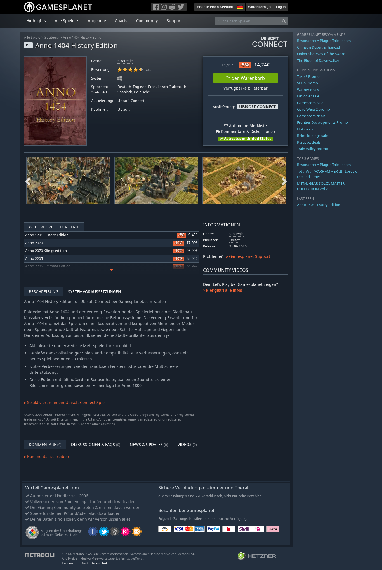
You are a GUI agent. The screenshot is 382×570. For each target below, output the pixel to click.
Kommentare (45, 444)
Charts (121, 20)
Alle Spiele (32, 37)
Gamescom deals (311, 115)
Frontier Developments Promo (322, 122)
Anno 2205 (34, 258)
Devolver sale (308, 96)
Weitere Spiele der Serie (54, 227)
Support (174, 20)
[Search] (283, 21)
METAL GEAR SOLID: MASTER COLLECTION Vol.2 (321, 186)
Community (147, 20)
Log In (281, 7)
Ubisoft (123, 109)
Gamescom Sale (310, 102)
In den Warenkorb (245, 78)
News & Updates (149, 444)
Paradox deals (308, 142)
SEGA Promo (307, 82)
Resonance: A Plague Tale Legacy (324, 40)
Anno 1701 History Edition (47, 235)
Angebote (97, 20)
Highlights (36, 20)
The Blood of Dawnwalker (318, 60)
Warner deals (308, 89)
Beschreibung (43, 291)
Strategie (51, 37)
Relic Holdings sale (312, 135)
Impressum (70, 563)
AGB (84, 563)
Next (284, 181)
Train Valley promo (312, 148)
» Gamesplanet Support (248, 256)
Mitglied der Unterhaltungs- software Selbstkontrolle (62, 532)
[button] (239, 6)
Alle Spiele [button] (65, 20)
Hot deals (305, 129)
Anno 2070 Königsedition (46, 250)
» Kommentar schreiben (46, 456)
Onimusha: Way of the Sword (321, 53)
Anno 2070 (34, 242)
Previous (27, 181)
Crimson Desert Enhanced (318, 47)
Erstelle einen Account (215, 7)
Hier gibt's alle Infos (223, 290)
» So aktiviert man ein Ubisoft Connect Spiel (65, 402)
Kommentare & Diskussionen (247, 131)
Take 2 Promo (308, 76)
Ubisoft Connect (131, 100)
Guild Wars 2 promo (313, 109)
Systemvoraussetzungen (94, 291)
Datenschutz (100, 563)
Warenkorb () (259, 7)
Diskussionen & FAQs (95, 444)
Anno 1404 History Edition (83, 37)
